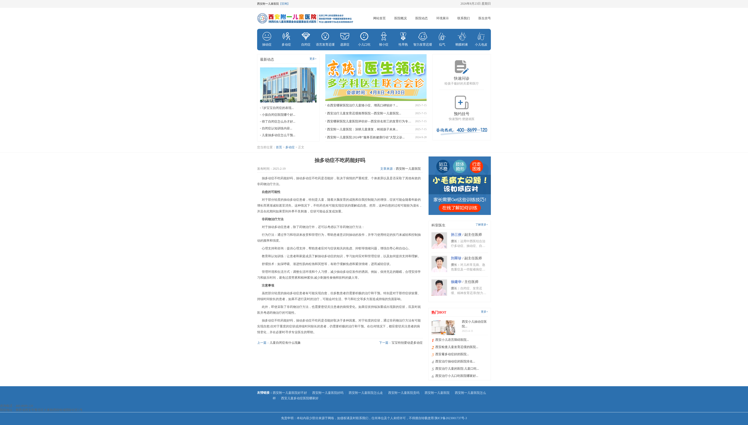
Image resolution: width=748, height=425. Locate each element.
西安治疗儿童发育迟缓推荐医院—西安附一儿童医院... (364, 113)
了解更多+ (481, 224)
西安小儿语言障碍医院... (452, 339)
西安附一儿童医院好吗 (327, 392)
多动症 (290, 147)
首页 (279, 147)
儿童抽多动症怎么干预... (278, 135)
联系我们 (463, 18)
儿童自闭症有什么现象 (285, 342)
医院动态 (421, 18)
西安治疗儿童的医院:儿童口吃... (457, 368)
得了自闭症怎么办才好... (278, 121)
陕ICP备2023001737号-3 (451, 418)
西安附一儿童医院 (408, 168)
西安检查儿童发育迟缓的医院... (456, 347)
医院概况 (400, 18)
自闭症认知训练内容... (277, 128)
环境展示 (442, 18)
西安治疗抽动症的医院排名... (455, 361)
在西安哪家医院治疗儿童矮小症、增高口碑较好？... (362, 105)
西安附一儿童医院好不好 (290, 392)
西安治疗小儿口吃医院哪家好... (456, 375)
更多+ (313, 58)
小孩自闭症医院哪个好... (278, 114)
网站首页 (379, 18)
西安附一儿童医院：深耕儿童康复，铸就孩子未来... (362, 129)
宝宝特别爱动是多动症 (407, 342)
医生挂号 (484, 18)
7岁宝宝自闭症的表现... (278, 108)
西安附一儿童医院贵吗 (403, 392)
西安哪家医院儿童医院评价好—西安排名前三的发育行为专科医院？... (369, 121)
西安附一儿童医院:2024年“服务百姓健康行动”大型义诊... (366, 137)
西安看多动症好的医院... (452, 354)
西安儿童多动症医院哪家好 (299, 398)
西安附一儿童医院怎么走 (366, 392)
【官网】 (284, 3)
